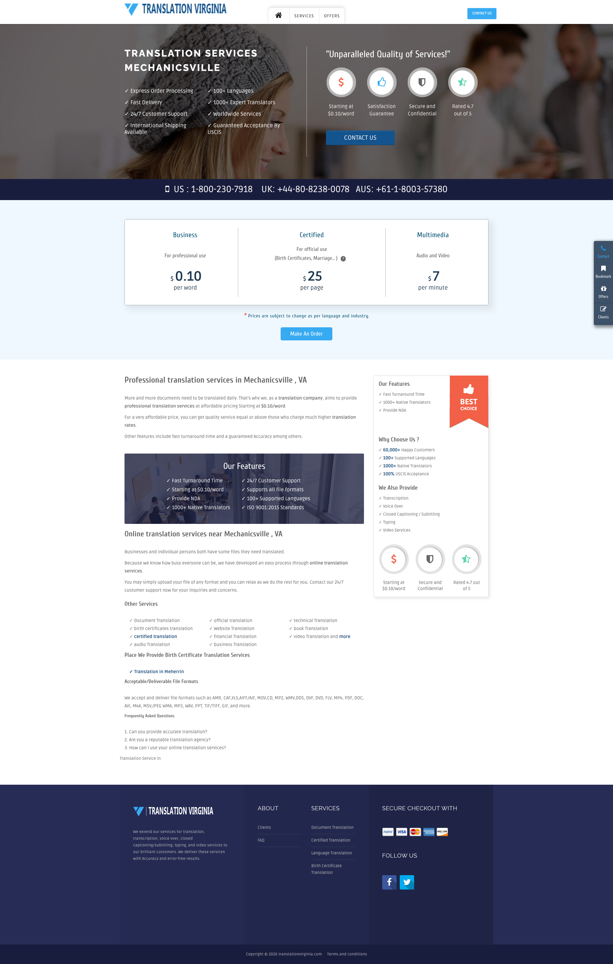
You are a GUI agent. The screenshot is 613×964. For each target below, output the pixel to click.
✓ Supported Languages (407, 458)
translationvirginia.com (300, 954)
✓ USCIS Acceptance (404, 474)
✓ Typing (387, 522)
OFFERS (332, 16)
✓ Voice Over (391, 506)
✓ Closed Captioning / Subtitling (409, 514)
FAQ (261, 840)
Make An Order (306, 333)
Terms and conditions (347, 954)
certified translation (155, 637)
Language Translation (331, 853)
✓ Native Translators (405, 466)
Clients (264, 827)
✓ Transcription (393, 498)
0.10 (186, 282)
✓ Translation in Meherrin (156, 672)
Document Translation (332, 827)
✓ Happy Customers (407, 450)
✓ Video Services (395, 530)
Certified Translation (330, 840)
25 (311, 282)
